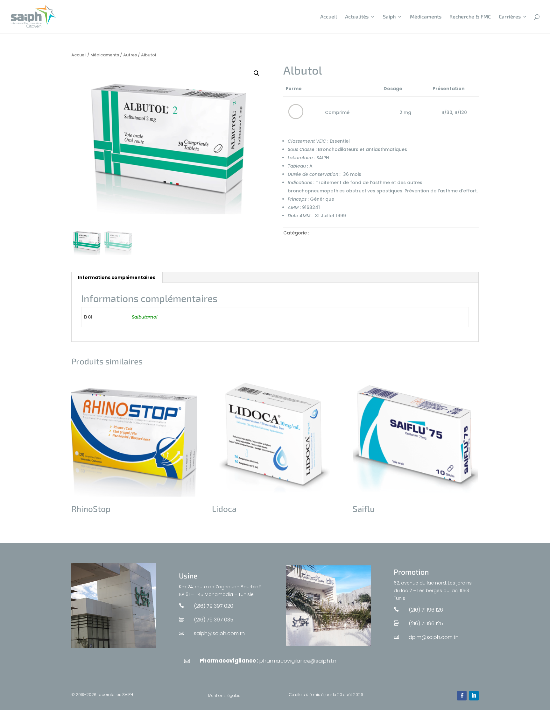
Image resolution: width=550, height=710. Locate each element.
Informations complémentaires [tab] (116, 277)
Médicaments (425, 16)
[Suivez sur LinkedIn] (474, 695)
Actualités (357, 16)
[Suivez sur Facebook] (462, 695)
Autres (130, 55)
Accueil (328, 16)
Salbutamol (145, 317)
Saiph (389, 16)
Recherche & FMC (470, 16)
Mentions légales (224, 695)
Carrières (510, 16)
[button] (256, 73)
